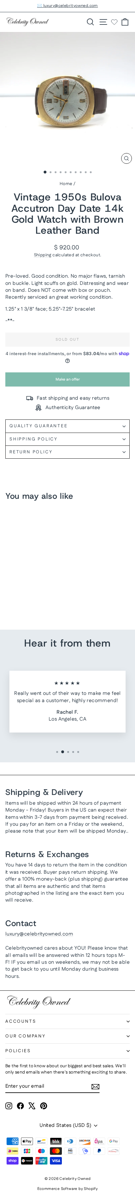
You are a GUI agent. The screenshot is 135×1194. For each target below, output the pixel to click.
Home (66, 184)
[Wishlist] (114, 22)
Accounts (20, 1021)
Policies (18, 1051)
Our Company (25, 1036)
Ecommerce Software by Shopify (67, 1188)
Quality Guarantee (38, 426)
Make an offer (67, 381)
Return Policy (30, 452)
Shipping (42, 255)
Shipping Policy (33, 439)
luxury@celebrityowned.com (39, 934)
